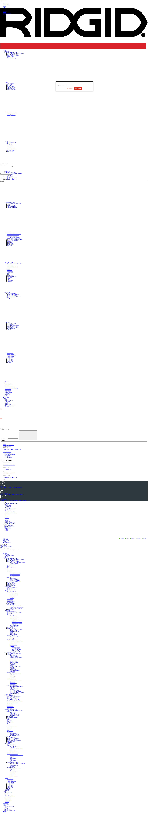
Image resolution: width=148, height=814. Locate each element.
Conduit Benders (10, 244)
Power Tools (7, 322)
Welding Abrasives (10, 354)
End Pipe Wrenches (13, 659)
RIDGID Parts (7, 394)
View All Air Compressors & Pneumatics (17, 763)
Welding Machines (10, 357)
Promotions (7, 381)
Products (4, 557)
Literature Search (8, 389)
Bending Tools (12, 674)
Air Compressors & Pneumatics (13, 327)
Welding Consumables (11, 355)
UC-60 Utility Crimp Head (12, 236)
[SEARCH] (28, 435)
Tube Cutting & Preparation (12, 207)
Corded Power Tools (11, 328)
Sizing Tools (9, 245)
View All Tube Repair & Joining (16, 679)
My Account (5, 11)
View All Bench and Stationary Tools (16, 755)
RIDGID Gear (7, 403)
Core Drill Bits (7, 455)
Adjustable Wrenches (13, 669)
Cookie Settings (6, 540)
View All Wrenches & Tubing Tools (14, 203)
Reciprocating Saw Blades (10, 454)
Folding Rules (10, 271)
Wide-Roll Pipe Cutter (16, 651)
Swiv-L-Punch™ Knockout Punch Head (14, 239)
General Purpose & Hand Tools (11, 262)
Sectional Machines (11, 601)
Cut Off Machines (13, 758)
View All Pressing (10, 569)
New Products (7, 789)
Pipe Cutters (12, 646)
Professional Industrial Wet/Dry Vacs (14, 296)
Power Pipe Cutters (13, 645)
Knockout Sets (10, 241)
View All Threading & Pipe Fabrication (14, 612)
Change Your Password (7, 13)
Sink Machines (10, 599)
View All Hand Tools (14, 593)
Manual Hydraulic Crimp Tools (13, 235)
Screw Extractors (10, 275)
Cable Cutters (9, 242)
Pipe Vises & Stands (11, 635)
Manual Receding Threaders (17, 623)
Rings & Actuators (10, 582)
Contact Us (7, 395)
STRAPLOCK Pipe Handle (12, 266)
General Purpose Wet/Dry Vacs (13, 294)
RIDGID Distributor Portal (10, 404)
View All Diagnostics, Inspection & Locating (15, 559)
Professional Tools (6, 4)
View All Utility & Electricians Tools (14, 234)
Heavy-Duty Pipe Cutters (16, 649)
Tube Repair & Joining (11, 206)
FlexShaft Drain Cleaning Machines (16, 607)
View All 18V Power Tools (15, 746)
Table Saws (12, 757)
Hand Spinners (12, 597)
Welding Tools (10, 361)
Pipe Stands (12, 638)
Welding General (10, 356)
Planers (11, 759)
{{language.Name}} (6, 179)
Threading (9, 614)
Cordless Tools (12, 747)
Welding (6, 352)
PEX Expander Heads (11, 589)
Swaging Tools (12, 677)
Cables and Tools (10, 609)
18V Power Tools (10, 324)
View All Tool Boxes (13, 733)
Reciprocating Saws (13, 771)
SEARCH (3, 440)
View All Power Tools (11, 323)
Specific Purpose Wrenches (15, 670)
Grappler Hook (12, 595)
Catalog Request (8, 390)
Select (2, 181)
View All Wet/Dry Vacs (11, 293)
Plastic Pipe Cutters (13, 689)
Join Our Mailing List (9, 400)
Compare (6, 471)
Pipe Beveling (10, 613)
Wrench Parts (12, 671)
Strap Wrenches (12, 668)
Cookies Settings (69, 88)
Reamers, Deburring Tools (14, 693)
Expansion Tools (8, 505)
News (6, 399)
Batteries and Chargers (11, 585)
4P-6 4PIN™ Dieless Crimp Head (13, 237)
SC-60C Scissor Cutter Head (12, 240)
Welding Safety (10, 360)
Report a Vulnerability (7, 542)
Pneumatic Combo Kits (14, 765)
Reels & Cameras (13, 564)
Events (6, 402)
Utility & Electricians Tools (10, 233)
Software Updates (8, 392)
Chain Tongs (12, 667)
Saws (8, 274)
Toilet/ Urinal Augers (13, 594)
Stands (11, 761)
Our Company (5, 517)
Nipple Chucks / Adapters (14, 625)
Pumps (8, 264)
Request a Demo (6, 397)
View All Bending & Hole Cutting (16, 629)
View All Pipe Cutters (16, 647)
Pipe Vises (12, 637)
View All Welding (10, 353)
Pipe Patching (7, 507)
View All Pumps (13, 712)
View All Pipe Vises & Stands (15, 636)
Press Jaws (9, 577)
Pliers (8, 273)
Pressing (6, 504)
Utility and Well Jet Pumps (14, 715)
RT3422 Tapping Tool (7, 469)
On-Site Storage (10, 272)
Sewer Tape (12, 598)
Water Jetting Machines (11, 603)
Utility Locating (10, 566)
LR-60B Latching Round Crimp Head (14, 238)
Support (4, 382)
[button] (74, 1)
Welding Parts (9, 359)
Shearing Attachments (11, 583)
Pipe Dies (14, 624)
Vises (8, 718)
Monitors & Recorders (14, 563)
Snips (8, 279)
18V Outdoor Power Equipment (13, 325)
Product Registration (9, 383)
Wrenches (9, 204)
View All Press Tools (13, 571)
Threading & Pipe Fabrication (8, 445)
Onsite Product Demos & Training (11, 388)
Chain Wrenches (13, 665)
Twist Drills (9, 277)
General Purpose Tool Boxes (15, 735)
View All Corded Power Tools (15, 768)
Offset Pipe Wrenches (14, 662)
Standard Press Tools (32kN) (15, 574)
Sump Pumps (12, 713)
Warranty (6, 385)
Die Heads (14, 621)
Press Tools (9, 570)
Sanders (11, 751)
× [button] (0, 550)
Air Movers (9, 298)
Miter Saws (12, 756)
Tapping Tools (7, 456)
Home (4, 443)
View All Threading (13, 615)
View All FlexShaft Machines (15, 605)
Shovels (8, 278)
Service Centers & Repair (9, 526)
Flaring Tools (12, 675)
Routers (11, 774)
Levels (8, 269)
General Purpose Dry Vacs (12, 295)
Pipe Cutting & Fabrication (12, 639)
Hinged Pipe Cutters (15, 650)
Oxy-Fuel (9, 362)
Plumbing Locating (10, 565)
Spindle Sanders (13, 760)
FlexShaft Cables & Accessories (16, 608)
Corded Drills (12, 769)
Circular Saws (12, 770)
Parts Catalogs (7, 393)
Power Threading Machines (15, 616)
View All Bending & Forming (15, 673)
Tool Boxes (9, 281)
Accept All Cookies (78, 88)
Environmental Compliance (10, 405)
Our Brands (5, 5)
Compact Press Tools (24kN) (15, 575)
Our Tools (4, 502)
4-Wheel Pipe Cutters (16, 648)
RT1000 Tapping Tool (10, 477)
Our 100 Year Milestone (9, 406)
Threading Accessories (14, 626)
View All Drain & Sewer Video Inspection (17, 562)
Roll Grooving (10, 627)
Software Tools (8, 231)
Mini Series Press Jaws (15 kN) (15, 581)
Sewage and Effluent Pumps (15, 714)
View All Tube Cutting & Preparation (16, 686)
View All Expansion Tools (12, 587)
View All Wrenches (13, 655)
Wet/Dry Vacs (7, 292)
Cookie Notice (5, 539)
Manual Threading (13, 618)
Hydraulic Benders (8, 457)
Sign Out (4, 14)
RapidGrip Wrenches (14, 658)
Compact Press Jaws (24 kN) (15, 580)
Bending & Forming (11, 205)
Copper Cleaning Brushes (14, 690)
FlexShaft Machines (11, 604)
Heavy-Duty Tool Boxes (14, 734)
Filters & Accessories (11, 297)
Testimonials (7, 401)
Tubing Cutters (12, 687)
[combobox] (5, 174)
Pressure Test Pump (13, 683)
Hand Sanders (12, 773)
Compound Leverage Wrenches (15, 666)
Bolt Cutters (9, 270)
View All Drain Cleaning (12, 591)
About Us (4, 398)
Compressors (12, 766)
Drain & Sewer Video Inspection (13, 561)
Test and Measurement (11, 567)
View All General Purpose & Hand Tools (14, 263)
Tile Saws (9, 329)
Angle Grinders (12, 772)
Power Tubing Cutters (14, 688)
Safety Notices (7, 391)
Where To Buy (5, 396)
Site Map (4, 541)
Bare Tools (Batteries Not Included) (16, 748)
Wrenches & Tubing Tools (10, 202)
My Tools (4, 12)
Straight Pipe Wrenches (14, 656)
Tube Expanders (13, 676)
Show (1, 463)
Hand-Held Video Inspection (12, 560)
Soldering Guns (12, 684)
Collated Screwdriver (13, 775)
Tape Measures (10, 280)
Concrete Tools (10, 265)
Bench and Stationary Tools (12, 326)
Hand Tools (9, 592)
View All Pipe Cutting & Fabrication (16, 640)
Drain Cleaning (8, 506)
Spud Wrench (12, 664)
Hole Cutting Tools (8, 453)
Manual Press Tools (11, 584)
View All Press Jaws (13, 578)
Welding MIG (9, 358)
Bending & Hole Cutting (7, 452)
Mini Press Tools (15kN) (14, 576)
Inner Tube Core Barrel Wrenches (16, 657)
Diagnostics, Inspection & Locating (11, 503)
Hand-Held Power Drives (14, 617)
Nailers (11, 764)
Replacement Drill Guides (12, 276)
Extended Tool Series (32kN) (15, 573)
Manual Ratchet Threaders (17, 622)
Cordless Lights (12, 749)
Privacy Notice (5, 538)
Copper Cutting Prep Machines (15, 691)
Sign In (6, 530)
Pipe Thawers (12, 682)
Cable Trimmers (10, 243)
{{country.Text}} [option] (6, 175)
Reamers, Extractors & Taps (15, 641)
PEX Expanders (10, 588)
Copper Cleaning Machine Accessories (17, 692)
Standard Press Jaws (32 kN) (15, 579)
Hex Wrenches (12, 663)
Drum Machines (10, 600)
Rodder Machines (10, 602)
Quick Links (5, 524)
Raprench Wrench (13, 661)
